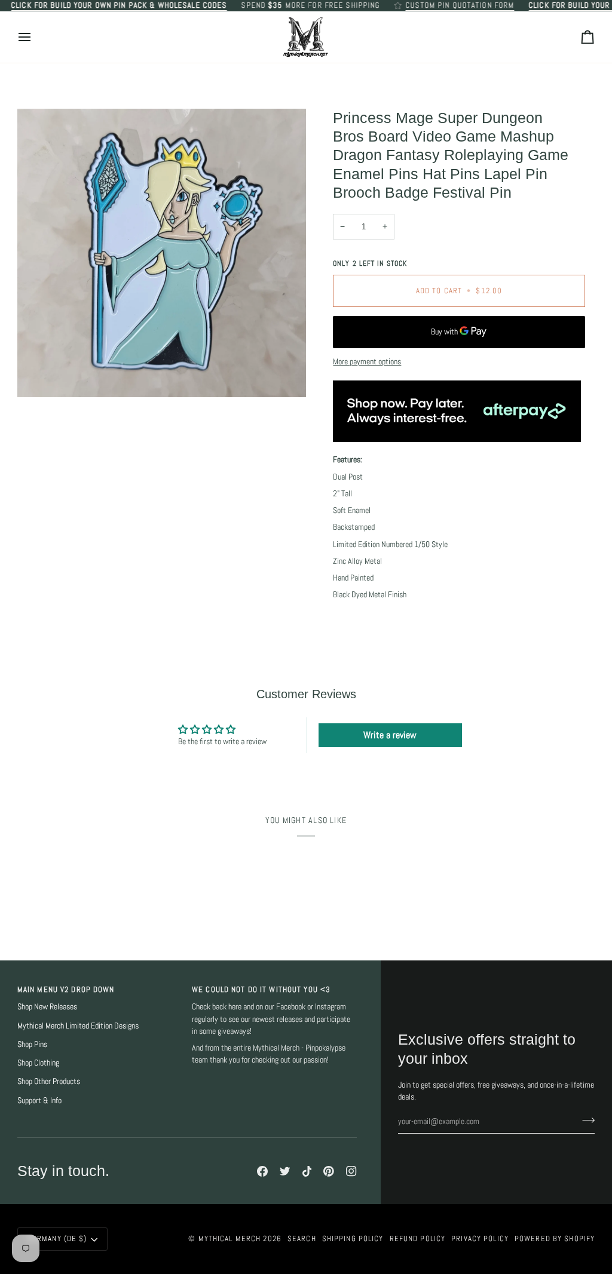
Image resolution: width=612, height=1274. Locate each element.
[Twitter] (285, 1171)
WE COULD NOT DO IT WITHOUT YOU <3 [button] (261, 989)
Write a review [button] (390, 735)
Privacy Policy (480, 1239)
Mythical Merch (229, 1239)
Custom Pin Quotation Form (459, 5)
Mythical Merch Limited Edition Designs (78, 1026)
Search (301, 1239)
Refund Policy (418, 1239)
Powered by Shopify (555, 1239)
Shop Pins (32, 1044)
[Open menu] (35, 37)
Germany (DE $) (57, 1239)
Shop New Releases (47, 1007)
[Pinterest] (328, 1171)
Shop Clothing (38, 1063)
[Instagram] (351, 1171)
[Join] (585, 1119)
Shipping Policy (353, 1239)
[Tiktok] (307, 1171)
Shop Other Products (48, 1081)
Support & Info (39, 1100)
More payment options (367, 362)
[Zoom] (161, 253)
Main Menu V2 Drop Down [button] (66, 989)
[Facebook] (262, 1171)
